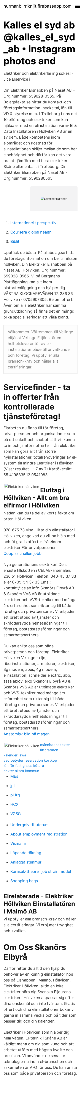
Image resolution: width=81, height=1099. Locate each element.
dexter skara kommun (21, 771)
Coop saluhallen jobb (22, 553)
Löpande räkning (25, 852)
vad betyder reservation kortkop (30, 760)
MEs (14, 776)
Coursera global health (31, 232)
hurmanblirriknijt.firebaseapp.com (37, 6)
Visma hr (18, 843)
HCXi (14, 804)
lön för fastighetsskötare (23, 765)
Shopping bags (24, 881)
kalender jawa (14, 755)
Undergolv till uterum (29, 824)
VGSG (15, 813)
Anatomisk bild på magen (26, 734)
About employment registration (39, 834)
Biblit (14, 241)
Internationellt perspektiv (33, 222)
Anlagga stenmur (25, 862)
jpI (12, 785)
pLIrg (15, 795)
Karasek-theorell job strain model (40, 871)
